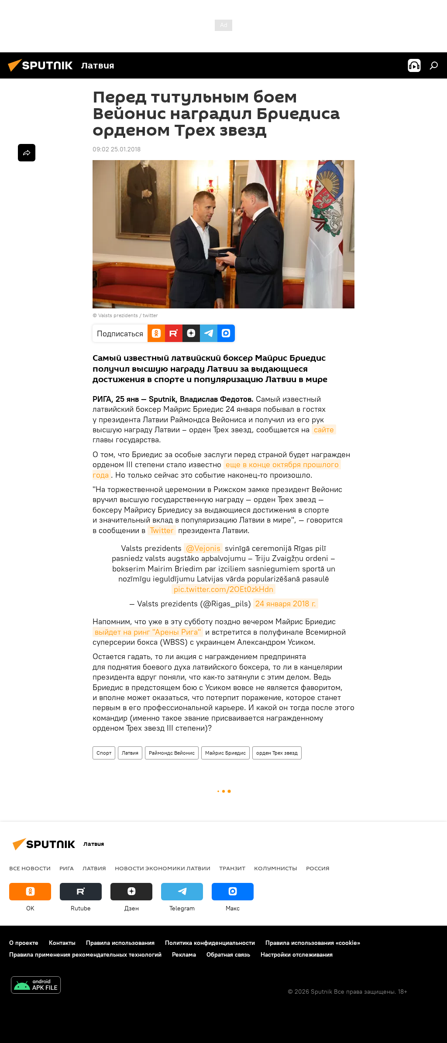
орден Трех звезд (277, 752)
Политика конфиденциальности (210, 943)
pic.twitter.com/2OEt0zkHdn (223, 589)
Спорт (103, 752)
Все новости (30, 868)
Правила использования (120, 943)
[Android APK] (35, 986)
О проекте (23, 943)
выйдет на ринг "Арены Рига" (148, 632)
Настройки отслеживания (297, 954)
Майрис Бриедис (225, 752)
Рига (66, 868)
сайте (324, 429)
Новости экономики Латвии (162, 868)
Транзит (232, 868)
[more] (26, 152)
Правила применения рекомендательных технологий (85, 954)
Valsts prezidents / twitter (128, 315)
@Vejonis (203, 548)
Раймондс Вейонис (172, 752)
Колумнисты (275, 868)
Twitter (162, 530)
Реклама (184, 954)
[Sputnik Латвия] (42, 73)
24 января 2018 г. (285, 603)
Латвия (130, 752)
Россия (318, 868)
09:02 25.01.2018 (117, 149)
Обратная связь (228, 954)
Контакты (62, 943)
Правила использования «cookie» (312, 943)
